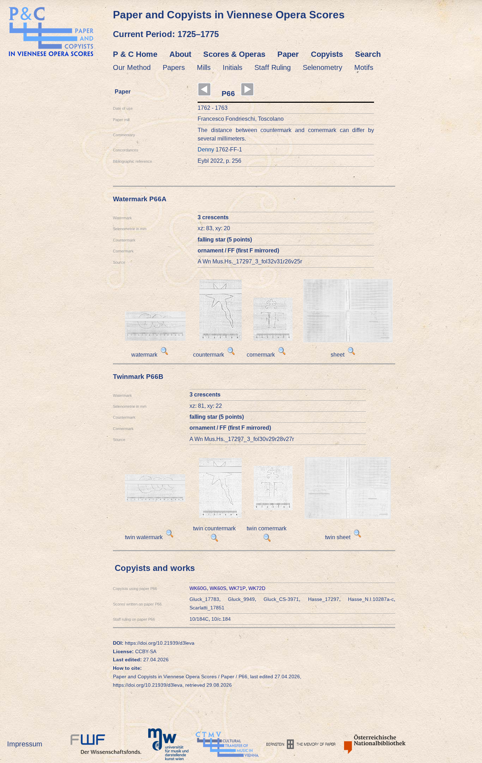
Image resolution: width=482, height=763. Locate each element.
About (180, 54)
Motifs (363, 67)
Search (368, 54)
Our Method (132, 67)
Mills (204, 67)
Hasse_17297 (323, 599)
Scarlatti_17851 (206, 607)
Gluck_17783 (204, 599)
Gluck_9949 (241, 599)
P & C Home (135, 54)
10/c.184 (221, 619)
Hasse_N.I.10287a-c (371, 599)
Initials (232, 67)
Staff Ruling (272, 67)
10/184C (199, 619)
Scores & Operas (234, 54)
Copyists (327, 54)
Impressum (24, 744)
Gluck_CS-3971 (281, 599)
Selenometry (322, 67)
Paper (288, 54)
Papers (174, 67)
